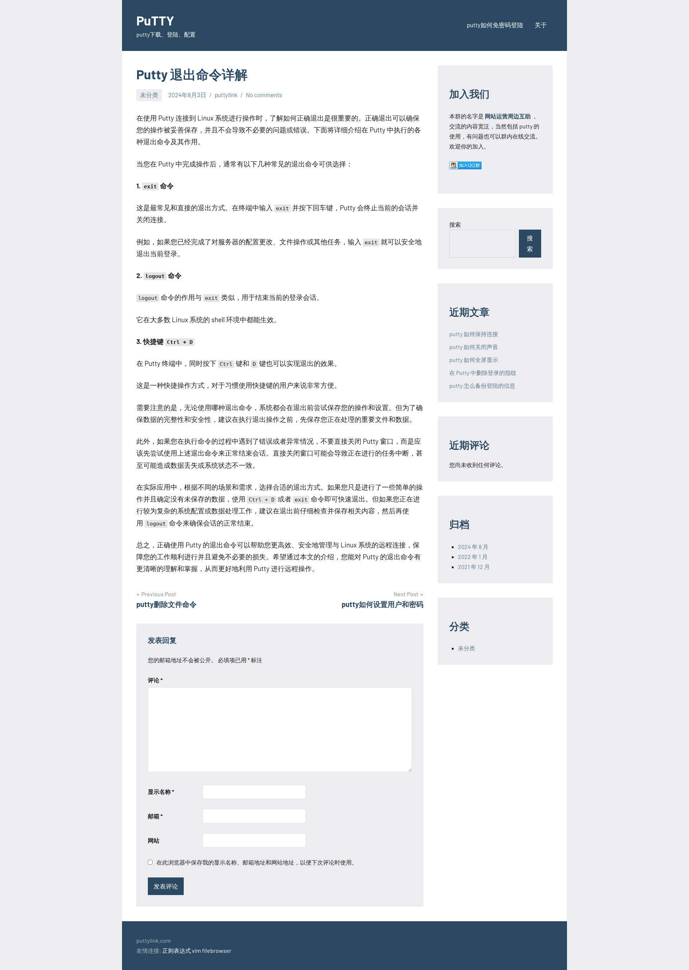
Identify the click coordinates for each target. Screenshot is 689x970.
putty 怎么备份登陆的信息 (482, 385)
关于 (541, 24)
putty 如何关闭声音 (473, 346)
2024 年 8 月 (473, 546)
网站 (153, 840)
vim (196, 950)
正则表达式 (176, 950)
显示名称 (161, 791)
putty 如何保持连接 (473, 333)
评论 (155, 680)
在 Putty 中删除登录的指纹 (482, 372)
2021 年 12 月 (474, 566)
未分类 (149, 94)
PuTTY (155, 20)
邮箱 (155, 816)
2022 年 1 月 (473, 556)
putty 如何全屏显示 (473, 359)
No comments (264, 94)
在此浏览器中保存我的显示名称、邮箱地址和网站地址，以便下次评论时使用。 (256, 862)
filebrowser (216, 950)
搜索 (455, 224)
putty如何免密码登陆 (495, 24)
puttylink (226, 94)
